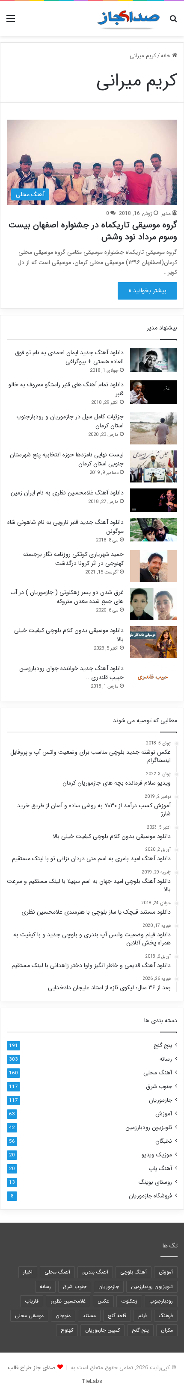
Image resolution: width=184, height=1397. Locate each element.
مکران (167, 1330)
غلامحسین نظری (68, 1301)
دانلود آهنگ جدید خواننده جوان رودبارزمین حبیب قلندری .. (71, 673)
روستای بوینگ (155, 1182)
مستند (89, 1316)
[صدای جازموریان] (128, 18)
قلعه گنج (117, 1316)
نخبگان (163, 1141)
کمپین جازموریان (102, 1330)
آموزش (163, 1113)
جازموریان (160, 1100)
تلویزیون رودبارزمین (148, 1127)
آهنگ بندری (95, 1272)
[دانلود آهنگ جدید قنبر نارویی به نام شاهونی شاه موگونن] (153, 529)
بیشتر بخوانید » (147, 290)
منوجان (63, 1316)
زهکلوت (129, 1301)
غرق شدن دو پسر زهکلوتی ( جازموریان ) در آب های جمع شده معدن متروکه (67, 597)
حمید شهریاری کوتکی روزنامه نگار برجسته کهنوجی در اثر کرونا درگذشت (73, 559)
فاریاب (32, 1301)
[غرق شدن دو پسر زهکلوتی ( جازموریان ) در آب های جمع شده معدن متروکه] (153, 604)
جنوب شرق (159, 1086)
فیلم (142, 1316)
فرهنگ (166, 1316)
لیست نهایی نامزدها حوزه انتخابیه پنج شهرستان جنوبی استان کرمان (67, 459)
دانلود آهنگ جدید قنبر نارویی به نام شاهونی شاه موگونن (65, 527)
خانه (166, 55)
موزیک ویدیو (157, 1154)
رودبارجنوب (161, 1301)
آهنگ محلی (157, 1072)
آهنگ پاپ (160, 1168)
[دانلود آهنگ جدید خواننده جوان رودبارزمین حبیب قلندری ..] (153, 678)
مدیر (166, 213)
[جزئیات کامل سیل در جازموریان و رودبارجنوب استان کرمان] (153, 428)
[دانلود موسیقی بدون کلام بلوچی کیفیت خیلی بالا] (153, 642)
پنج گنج (163, 1045)
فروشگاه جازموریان (150, 1195)
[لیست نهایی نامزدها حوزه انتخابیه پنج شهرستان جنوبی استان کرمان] (153, 466)
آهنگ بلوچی (133, 1272)
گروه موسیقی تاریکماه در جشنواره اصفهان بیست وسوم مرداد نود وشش (93, 231)
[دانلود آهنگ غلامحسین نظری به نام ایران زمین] (153, 500)
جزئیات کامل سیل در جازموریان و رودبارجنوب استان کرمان (70, 421)
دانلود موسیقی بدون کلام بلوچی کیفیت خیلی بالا (69, 635)
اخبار (28, 1272)
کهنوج (67, 1330)
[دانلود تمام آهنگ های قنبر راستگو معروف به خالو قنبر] (153, 392)
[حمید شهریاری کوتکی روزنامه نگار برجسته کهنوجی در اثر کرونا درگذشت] (153, 566)
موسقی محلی (29, 1316)
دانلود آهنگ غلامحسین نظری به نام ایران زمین (67, 492)
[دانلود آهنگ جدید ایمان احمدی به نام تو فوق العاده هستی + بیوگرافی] (153, 360)
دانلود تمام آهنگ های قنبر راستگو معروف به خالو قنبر (66, 389)
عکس (103, 1301)
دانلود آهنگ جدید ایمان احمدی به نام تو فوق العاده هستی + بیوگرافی (69, 357)
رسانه (166, 1059)
